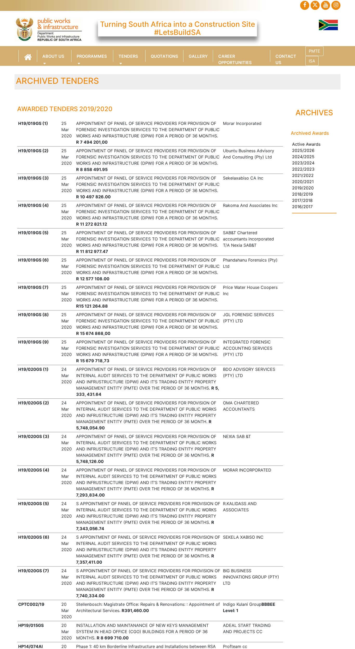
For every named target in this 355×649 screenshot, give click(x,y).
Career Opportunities (235, 58)
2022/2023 (303, 169)
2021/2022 (303, 175)
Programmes (92, 56)
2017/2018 (302, 200)
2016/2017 (302, 206)
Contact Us (285, 58)
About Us (53, 56)
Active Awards (306, 144)
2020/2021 (303, 181)
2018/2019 (302, 194)
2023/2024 (303, 163)
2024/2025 (303, 156)
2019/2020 (303, 187)
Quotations (164, 56)
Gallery (198, 56)
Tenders (128, 56)
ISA (312, 60)
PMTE (314, 51)
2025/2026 (303, 150)
